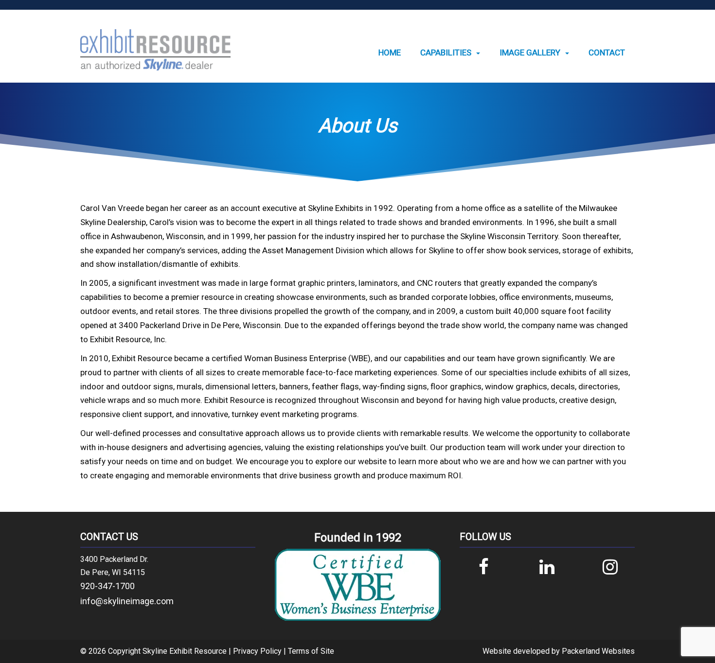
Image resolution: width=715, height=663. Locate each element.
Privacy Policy (257, 651)
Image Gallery (530, 53)
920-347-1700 (107, 586)
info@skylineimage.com (127, 601)
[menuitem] (390, 52)
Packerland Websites (598, 651)
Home (389, 53)
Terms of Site (311, 651)
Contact (607, 53)
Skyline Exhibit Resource (185, 651)
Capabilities (445, 53)
